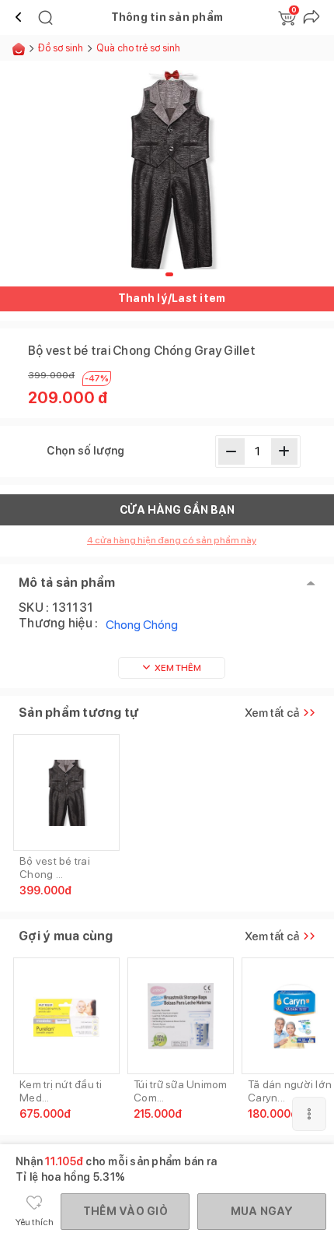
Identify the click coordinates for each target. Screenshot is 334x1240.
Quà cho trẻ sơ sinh (138, 48)
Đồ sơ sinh (60, 48)
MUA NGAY (262, 1211)
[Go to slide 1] (169, 274)
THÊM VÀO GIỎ (125, 1211)
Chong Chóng (142, 624)
